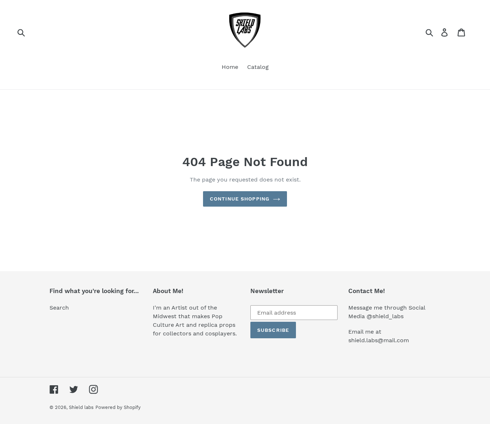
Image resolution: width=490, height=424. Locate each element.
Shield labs (81, 407)
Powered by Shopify (118, 407)
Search (59, 307)
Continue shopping (239, 199)
